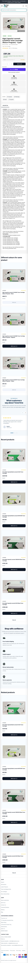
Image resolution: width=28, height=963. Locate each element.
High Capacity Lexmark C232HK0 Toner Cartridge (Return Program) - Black (13, 293)
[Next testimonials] (25, 412)
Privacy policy (12, 950)
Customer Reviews (5, 907)
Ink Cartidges (4, 891)
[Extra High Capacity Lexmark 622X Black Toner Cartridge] (14, 587)
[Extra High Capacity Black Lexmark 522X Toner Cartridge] (14, 455)
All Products (3, 884)
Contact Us (3, 905)
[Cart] (26, 6)
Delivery (3, 909)
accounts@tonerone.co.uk (17, 945)
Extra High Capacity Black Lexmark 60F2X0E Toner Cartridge (13, 516)
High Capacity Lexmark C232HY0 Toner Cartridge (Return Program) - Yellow (13, 380)
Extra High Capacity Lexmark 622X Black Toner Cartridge (12, 604)
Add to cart (19, 63)
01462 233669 (7, 936)
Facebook (10, 96)
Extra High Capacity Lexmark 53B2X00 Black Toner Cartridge (13, 560)
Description (5, 105)
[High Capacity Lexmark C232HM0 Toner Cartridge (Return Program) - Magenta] (14, 319)
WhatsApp (17, 96)
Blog (2, 912)
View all (14, 620)
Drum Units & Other (5, 894)
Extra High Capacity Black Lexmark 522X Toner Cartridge (12, 472)
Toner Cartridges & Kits (6, 889)
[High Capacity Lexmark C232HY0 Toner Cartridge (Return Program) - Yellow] (14, 363)
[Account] (23, 6)
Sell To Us (3, 902)
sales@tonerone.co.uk (13, 943)
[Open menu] (2, 6)
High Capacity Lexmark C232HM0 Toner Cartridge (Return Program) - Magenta (13, 336)
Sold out (14, 302)
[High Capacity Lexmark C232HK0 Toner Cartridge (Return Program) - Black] (14, 276)
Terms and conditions (5, 950)
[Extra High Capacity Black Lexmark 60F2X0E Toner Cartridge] (14, 499)
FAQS (2, 952)
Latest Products (4, 886)
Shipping (23, 950)
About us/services (5, 900)
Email (5, 99)
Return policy (18, 950)
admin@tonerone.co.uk (14, 941)
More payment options (14, 72)
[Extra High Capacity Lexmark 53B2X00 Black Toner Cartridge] (14, 543)
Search (2, 882)
